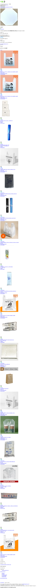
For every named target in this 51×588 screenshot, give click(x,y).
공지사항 (9, 564)
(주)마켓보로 (2, 582)
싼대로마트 (2, 29)
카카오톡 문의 (2, 564)
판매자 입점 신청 (2, 571)
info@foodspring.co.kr (5, 570)
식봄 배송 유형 (4, 576)
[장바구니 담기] (1, 69)
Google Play (5, 578)
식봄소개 (3, 573)
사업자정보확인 (4, 575)
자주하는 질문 (6, 564)
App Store (1, 578)
